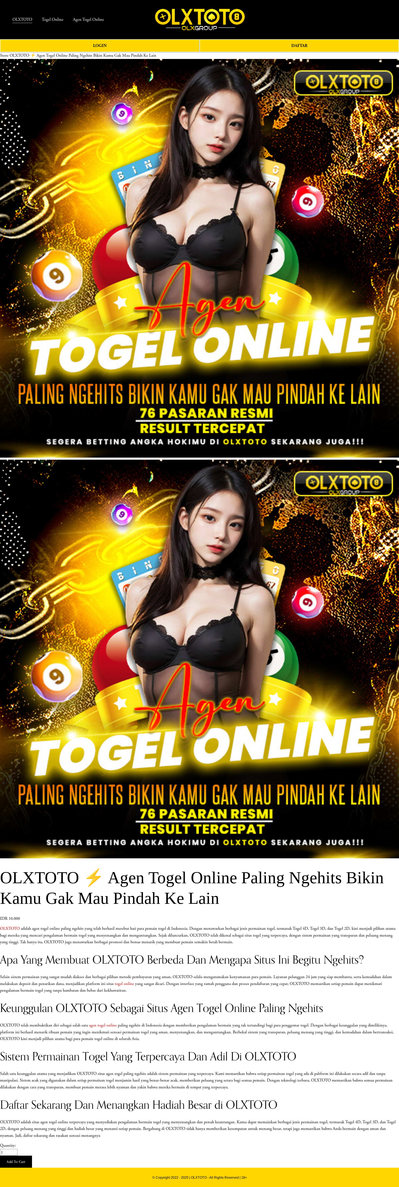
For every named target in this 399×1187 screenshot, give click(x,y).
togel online (124, 983)
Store (4, 55)
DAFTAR (299, 45)
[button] (16, 1162)
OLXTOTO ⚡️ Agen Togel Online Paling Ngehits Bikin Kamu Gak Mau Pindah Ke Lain (83, 55)
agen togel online (103, 1025)
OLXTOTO (10, 928)
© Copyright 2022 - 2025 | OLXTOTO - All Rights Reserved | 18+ (199, 1177)
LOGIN (100, 45)
